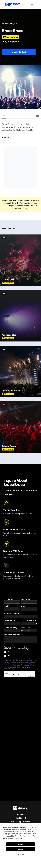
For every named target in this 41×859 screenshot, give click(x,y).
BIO (4, 116)
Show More (6, 137)
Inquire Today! (19, 52)
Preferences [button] (18, 838)
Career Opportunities (20, 822)
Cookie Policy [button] (10, 836)
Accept (20, 844)
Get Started (20, 818)
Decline (20, 849)
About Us (20, 814)
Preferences (20, 854)
